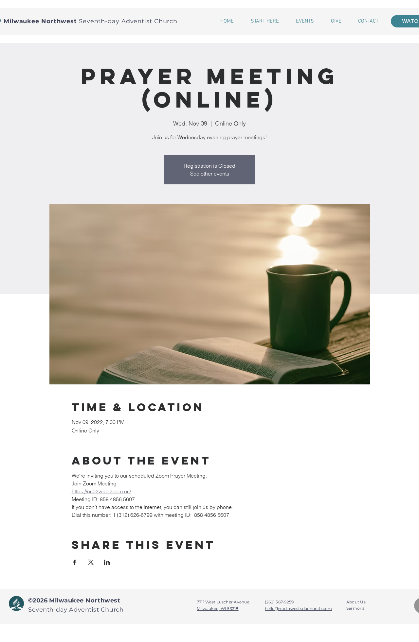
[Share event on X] (91, 562)
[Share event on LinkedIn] (107, 562)
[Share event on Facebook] (75, 562)
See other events (209, 173)
